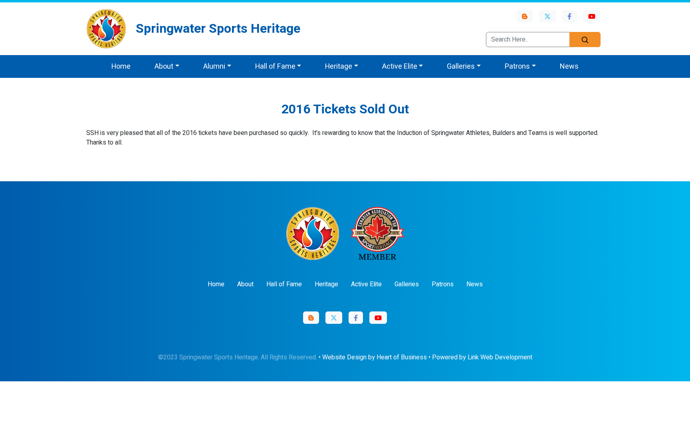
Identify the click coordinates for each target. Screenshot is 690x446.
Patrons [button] (517, 66)
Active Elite (366, 284)
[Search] (585, 39)
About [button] (164, 66)
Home (121, 66)
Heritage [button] (338, 66)
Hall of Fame (284, 284)
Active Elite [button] (399, 66)
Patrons (443, 284)
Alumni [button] (214, 66)
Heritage (326, 284)
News (569, 66)
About (245, 284)
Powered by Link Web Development (482, 357)
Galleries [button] (461, 66)
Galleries (407, 284)
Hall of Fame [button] (275, 66)
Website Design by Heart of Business (374, 357)
